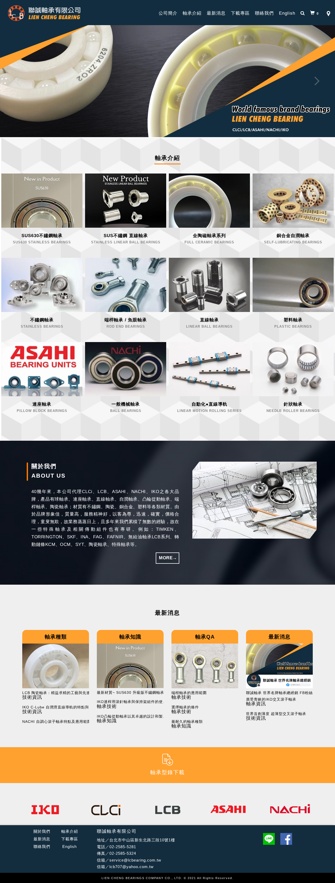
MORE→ (168, 557)
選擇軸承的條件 (185, 707)
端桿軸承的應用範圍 (189, 693)
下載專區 (240, 13)
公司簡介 (168, 13)
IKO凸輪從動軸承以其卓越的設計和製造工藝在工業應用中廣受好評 (133, 716)
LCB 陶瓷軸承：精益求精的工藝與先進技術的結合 (59, 693)
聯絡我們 (264, 13)
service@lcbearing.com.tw (135, 860)
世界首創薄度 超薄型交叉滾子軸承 (276, 714)
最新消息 (216, 13)
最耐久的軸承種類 (187, 722)
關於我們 (42, 831)
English (287, 13)
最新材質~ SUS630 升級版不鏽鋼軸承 (130, 693)
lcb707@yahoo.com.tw (131, 866)
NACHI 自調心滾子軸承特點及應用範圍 (56, 722)
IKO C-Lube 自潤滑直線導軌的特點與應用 (59, 707)
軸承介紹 (192, 13)
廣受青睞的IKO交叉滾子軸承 (271, 699)
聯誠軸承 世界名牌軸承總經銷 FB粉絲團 (281, 693)
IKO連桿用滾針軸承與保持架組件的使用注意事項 (133, 702)
